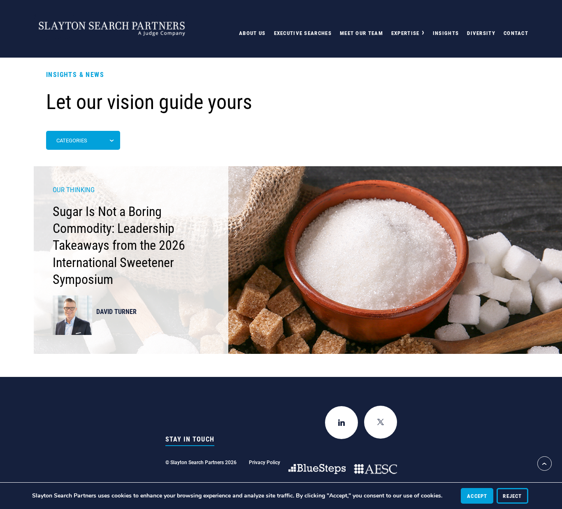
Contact (516, 33)
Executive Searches (303, 33)
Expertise (405, 33)
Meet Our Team (361, 33)
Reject (512, 496)
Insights (446, 33)
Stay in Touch (190, 439)
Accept (477, 496)
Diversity (481, 33)
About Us (252, 33)
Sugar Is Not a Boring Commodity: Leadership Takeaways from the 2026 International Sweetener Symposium (119, 245)
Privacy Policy (264, 462)
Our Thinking (74, 189)
